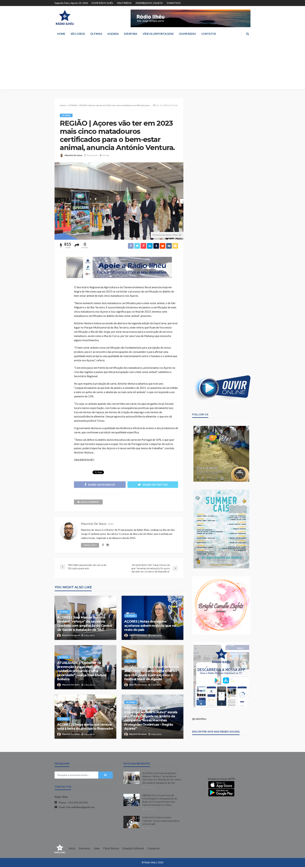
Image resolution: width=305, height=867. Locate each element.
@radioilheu (199, 718)
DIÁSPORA (130, 33)
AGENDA (113, 33)
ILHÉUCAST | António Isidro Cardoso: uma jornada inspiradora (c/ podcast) (160, 820)
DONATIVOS (174, 3)
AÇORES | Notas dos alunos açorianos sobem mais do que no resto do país (150, 626)
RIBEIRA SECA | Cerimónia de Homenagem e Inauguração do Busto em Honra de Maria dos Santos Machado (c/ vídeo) (159, 800)
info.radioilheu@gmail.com (80, 807)
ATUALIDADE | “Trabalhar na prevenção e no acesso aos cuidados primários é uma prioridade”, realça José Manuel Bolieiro (81, 671)
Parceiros (84, 848)
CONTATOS (208, 33)
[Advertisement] (152, 64)
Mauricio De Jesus (73, 155)
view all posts (90, 545)
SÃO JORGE (78, 33)
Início (72, 848)
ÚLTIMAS (96, 33)
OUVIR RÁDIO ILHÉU (102, 3)
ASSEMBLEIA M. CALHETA (149, 3)
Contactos (153, 848)
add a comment (89, 502)
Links (97, 848)
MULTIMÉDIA (124, 3)
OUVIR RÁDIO (187, 33)
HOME (61, 33)
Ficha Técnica (111, 848)
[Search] (247, 33)
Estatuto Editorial (133, 848)
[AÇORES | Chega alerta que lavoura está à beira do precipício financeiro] (85, 717)
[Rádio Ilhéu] (65, 17)
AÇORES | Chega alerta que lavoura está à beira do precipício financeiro (85, 727)
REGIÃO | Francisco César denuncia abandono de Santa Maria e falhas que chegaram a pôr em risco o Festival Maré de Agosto (151, 673)
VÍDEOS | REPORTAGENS (158, 33)
